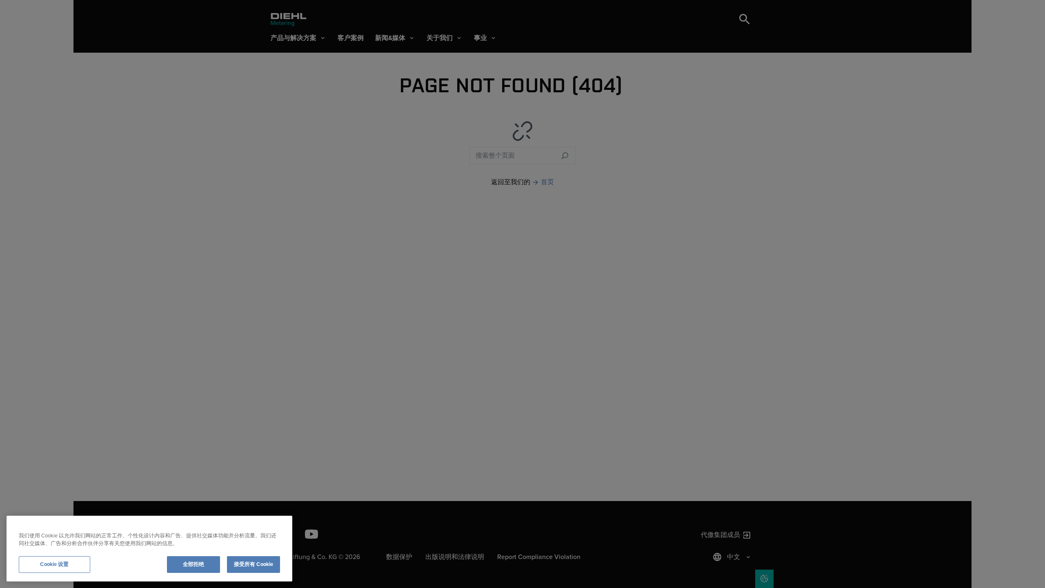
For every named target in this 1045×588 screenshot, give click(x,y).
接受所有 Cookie (253, 564)
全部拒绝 (194, 564)
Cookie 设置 (54, 564)
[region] (149, 548)
